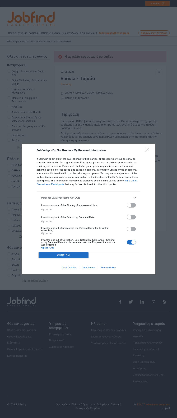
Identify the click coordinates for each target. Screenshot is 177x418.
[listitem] (88, 197)
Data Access (88, 267)
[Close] (148, 150)
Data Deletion (69, 267)
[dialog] (88, 209)
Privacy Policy (108, 267)
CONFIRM (63, 255)
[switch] (131, 205)
